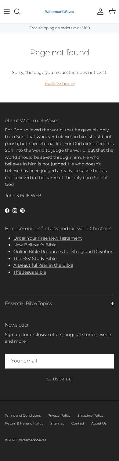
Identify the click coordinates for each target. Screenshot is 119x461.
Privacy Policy (59, 415)
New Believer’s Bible (34, 245)
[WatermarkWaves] (59, 11)
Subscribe (59, 379)
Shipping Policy (90, 415)
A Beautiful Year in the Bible (43, 265)
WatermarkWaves (31, 440)
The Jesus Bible (29, 272)
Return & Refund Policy (24, 423)
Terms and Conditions (23, 415)
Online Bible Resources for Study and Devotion (63, 251)
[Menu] (6, 11)
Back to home (60, 83)
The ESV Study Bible (34, 258)
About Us (98, 423)
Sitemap (57, 423)
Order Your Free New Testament (47, 238)
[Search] (20, 11)
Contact (77, 423)
